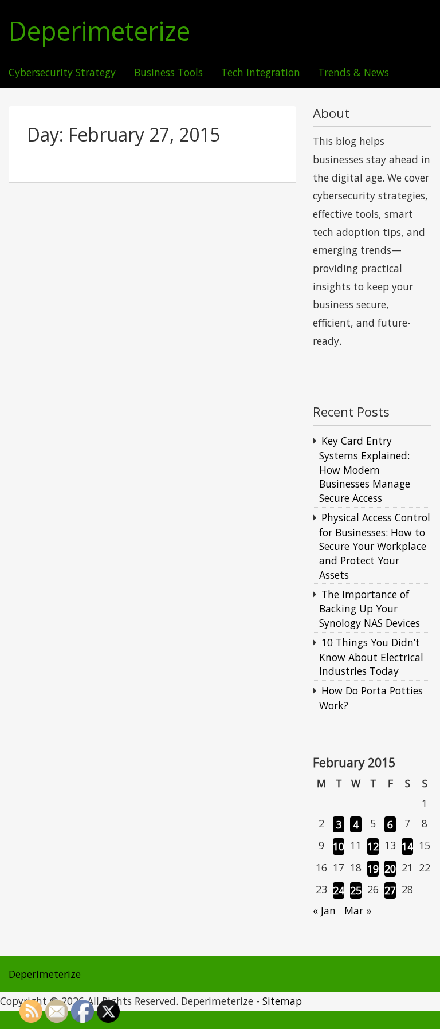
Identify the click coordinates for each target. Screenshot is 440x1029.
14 (407, 846)
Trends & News (353, 72)
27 (390, 890)
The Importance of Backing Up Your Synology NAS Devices (369, 608)
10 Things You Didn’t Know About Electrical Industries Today (371, 656)
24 (338, 890)
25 (356, 890)
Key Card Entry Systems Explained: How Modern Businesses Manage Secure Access (364, 469)
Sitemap (282, 1001)
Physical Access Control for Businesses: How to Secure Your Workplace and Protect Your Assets (374, 546)
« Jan (324, 910)
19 (373, 868)
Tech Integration (260, 72)
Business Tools (168, 72)
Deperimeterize (99, 31)
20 (390, 868)
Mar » (357, 910)
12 (373, 846)
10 (338, 846)
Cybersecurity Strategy (62, 72)
